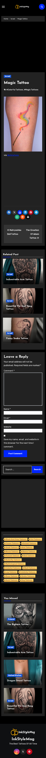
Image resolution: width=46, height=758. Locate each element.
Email (7, 418)
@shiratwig (13, 155)
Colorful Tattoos (13, 568)
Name (7, 409)
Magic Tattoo (16, 83)
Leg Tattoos (11, 572)
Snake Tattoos (27, 576)
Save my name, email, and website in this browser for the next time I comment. (21, 443)
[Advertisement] (23, 48)
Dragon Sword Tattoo (19, 681)
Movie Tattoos (12, 552)
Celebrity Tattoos (27, 572)
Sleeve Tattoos (28, 552)
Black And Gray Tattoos (16, 539)
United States (14, 675)
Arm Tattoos (27, 547)
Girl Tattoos (35, 539)
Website (7, 427)
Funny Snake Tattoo (17, 338)
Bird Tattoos (28, 556)
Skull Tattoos (30, 568)
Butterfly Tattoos (13, 560)
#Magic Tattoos (31, 90)
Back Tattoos (11, 580)
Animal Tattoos (29, 543)
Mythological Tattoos (15, 564)
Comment (9, 371)
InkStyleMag (23, 739)
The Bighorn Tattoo (17, 624)
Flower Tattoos (12, 543)
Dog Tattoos (26, 580)
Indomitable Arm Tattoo (19, 279)
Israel (7, 76)
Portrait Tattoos (12, 556)
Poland (11, 619)
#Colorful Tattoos (14, 90)
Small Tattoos (12, 547)
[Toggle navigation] (3, 6)
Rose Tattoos (11, 576)
